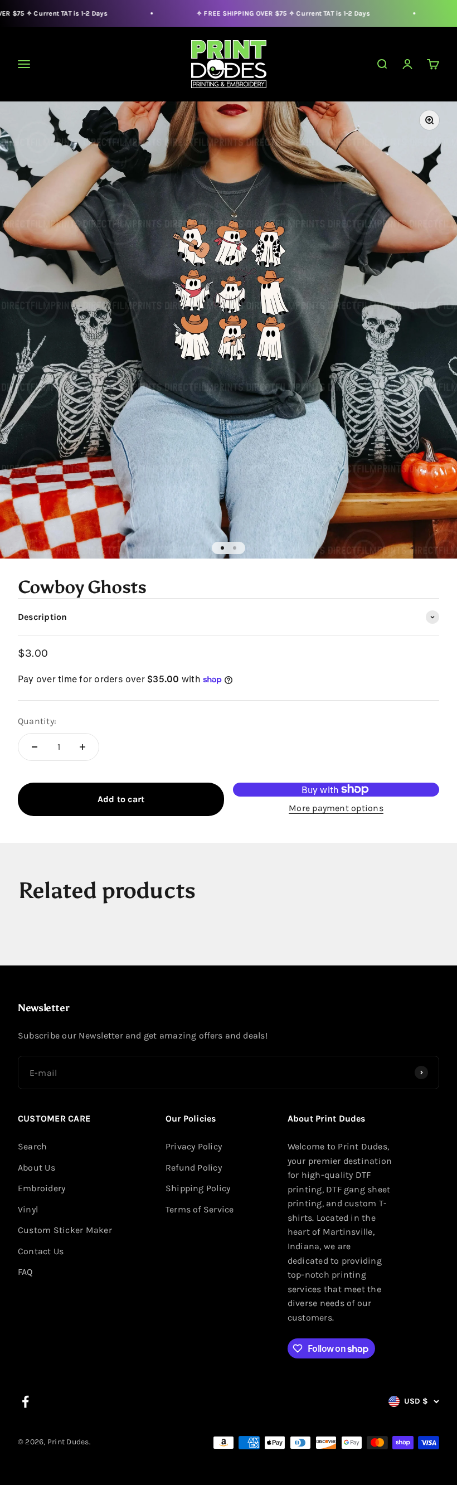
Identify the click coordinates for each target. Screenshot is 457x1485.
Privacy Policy (194, 1146)
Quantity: (37, 721)
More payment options (336, 808)
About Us (36, 1167)
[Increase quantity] (82, 747)
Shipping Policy (198, 1188)
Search (32, 1146)
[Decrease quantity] (34, 747)
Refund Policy (194, 1167)
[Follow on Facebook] (25, 1401)
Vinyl (28, 1209)
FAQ (25, 1271)
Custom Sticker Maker (65, 1230)
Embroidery (41, 1188)
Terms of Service (200, 1209)
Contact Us (41, 1251)
